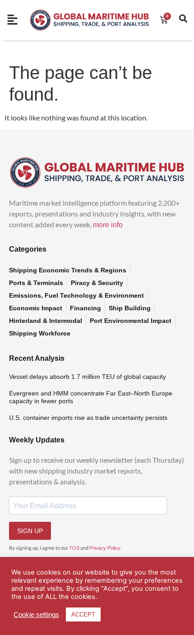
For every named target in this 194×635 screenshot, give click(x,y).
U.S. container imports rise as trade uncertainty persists (88, 417)
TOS (74, 548)
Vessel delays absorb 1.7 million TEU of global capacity (87, 376)
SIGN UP (30, 530)
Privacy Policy (104, 548)
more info (108, 225)
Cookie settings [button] (36, 614)
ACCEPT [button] (83, 614)
